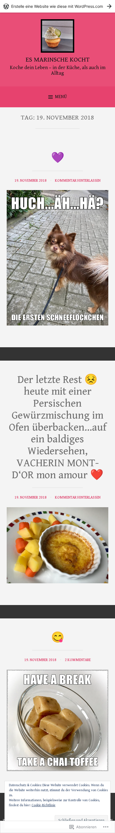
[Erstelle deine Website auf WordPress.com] (57, 6)
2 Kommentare (78, 660)
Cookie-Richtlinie (44, 805)
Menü (61, 96)
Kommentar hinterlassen (77, 180)
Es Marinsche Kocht (58, 60)
